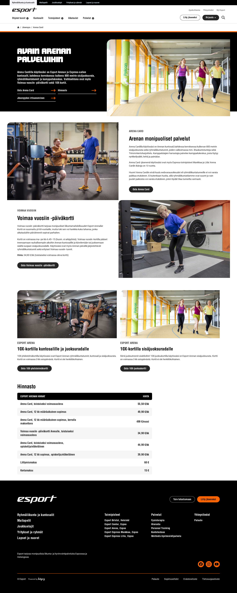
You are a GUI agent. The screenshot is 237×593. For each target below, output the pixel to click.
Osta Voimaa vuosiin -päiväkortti (38, 265)
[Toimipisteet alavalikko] (62, 18)
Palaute (155, 579)
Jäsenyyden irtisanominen (30, 98)
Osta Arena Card (25, 90)
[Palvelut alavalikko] (93, 18)
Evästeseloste (190, 579)
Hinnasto (62, 90)
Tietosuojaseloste (211, 579)
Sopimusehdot (171, 579)
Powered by (36, 579)
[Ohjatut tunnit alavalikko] (27, 18)
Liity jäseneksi (208, 499)
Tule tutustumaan (182, 499)
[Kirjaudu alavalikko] (215, 17)
